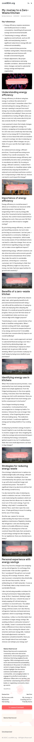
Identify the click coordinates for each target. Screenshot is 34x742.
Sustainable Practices (26, 16)
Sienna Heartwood (10, 649)
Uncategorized (7, 732)
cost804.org (8, 3)
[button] (7, 689)
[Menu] (28, 3)
